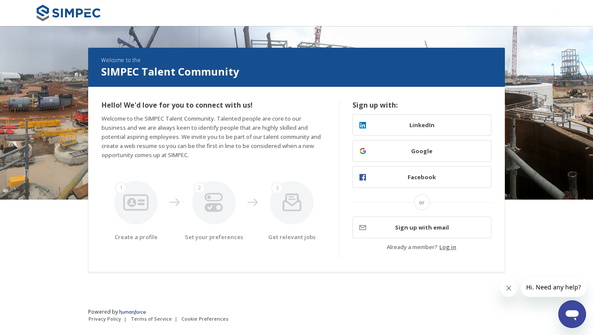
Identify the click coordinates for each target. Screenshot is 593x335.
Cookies (204, 318)
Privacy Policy (105, 318)
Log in (447, 247)
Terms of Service (151, 318)
